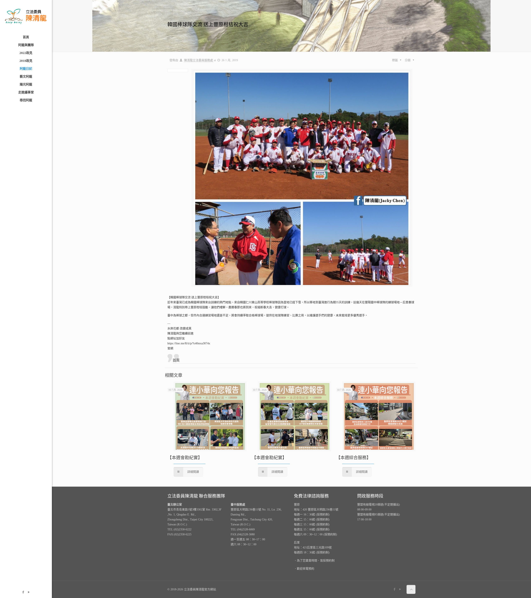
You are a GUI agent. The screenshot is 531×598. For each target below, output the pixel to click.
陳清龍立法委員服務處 (198, 60)
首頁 (176, 360)
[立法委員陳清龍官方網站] (26, 16)
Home (382, 23)
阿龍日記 (400, 23)
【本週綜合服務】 (353, 457)
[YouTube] (29, 592)
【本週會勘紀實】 (184, 457)
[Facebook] (23, 592)
